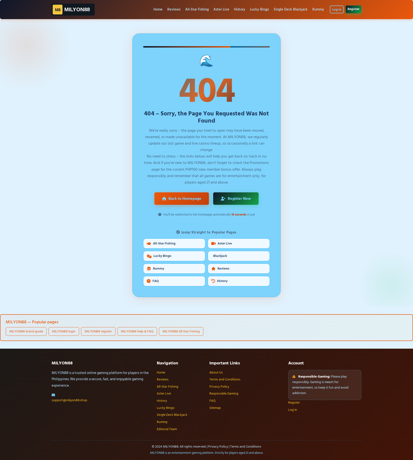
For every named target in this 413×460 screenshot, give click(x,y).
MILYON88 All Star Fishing (181, 331)
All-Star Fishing (197, 9)
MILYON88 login (64, 331)
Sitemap (215, 408)
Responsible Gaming (223, 393)
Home (158, 9)
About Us (216, 372)
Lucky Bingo (259, 9)
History (239, 9)
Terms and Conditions (224, 379)
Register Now (239, 198)
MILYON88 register (98, 331)
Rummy (318, 9)
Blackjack (220, 256)
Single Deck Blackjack (291, 9)
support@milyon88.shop (69, 400)
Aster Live (221, 9)
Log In (336, 9)
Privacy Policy (219, 386)
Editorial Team (167, 429)
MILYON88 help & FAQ (137, 331)
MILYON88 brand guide (26, 331)
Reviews (173, 9)
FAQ (155, 281)
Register (353, 9)
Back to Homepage (184, 198)
